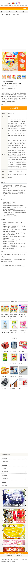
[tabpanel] (14, 61)
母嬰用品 (13, 14)
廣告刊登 (11, 546)
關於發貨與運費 (13, 265)
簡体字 (25, 8)
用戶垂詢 (6, 546)
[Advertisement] (14, 33)
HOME (3, 14)
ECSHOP (8, 14)
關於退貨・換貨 (21, 265)
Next (24, 62)
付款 (11, 11)
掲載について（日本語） (19, 546)
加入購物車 (15, 108)
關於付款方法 (5, 265)
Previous (4, 62)
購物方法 (4, 11)
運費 (18, 11)
